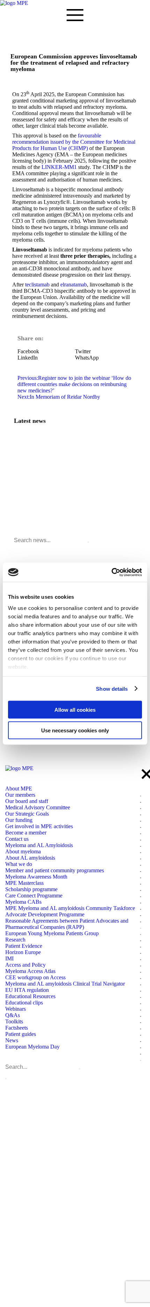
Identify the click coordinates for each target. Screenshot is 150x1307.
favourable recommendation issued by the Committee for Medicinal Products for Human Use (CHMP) (73, 142)
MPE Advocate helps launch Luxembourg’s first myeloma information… (75, 465)
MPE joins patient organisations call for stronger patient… (63, 451)
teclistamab (37, 284)
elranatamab (73, 284)
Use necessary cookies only (75, 730)
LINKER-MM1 (59, 167)
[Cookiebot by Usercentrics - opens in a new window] (111, 572)
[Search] (88, 542)
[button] (46, 351)
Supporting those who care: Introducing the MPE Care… (62, 479)
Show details (112, 688)
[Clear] (79, 1069)
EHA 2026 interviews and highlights (44, 493)
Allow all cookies (75, 710)
